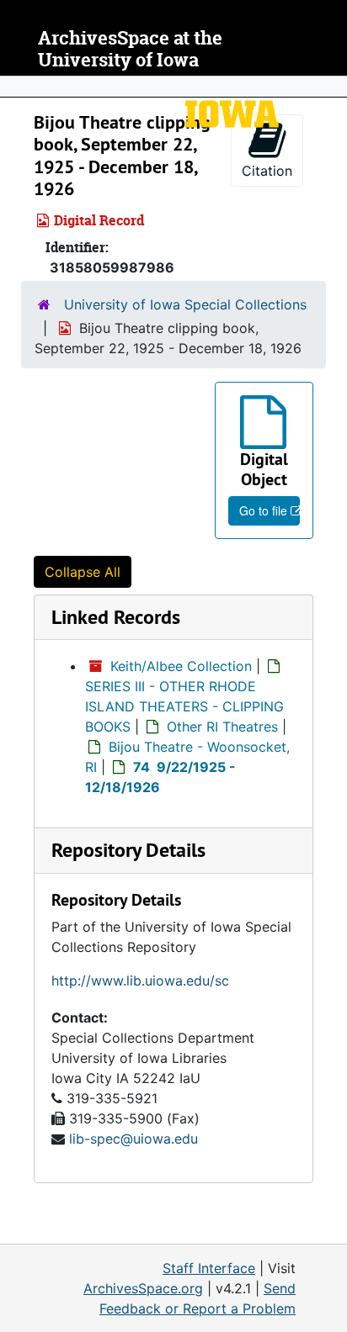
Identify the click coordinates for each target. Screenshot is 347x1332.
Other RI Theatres (222, 726)
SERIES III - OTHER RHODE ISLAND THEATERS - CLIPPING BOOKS (184, 706)
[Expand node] (330, 86)
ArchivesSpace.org (143, 1288)
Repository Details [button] (128, 850)
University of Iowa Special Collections (185, 304)
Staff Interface (209, 1268)
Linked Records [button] (115, 617)
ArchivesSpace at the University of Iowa (130, 49)
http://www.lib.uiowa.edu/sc (140, 980)
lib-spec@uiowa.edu (133, 1138)
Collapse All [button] (82, 571)
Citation (267, 170)
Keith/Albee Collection (181, 666)
